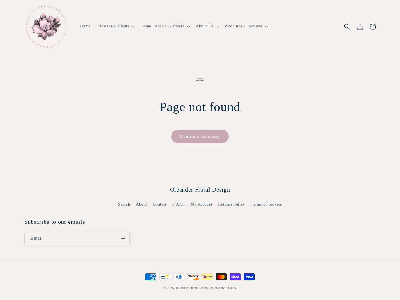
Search (124, 204)
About (141, 204)
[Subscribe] (123, 238)
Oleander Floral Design (192, 287)
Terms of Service (266, 204)
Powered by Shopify (223, 287)
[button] (115, 26)
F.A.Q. (178, 204)
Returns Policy (231, 204)
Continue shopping (200, 136)
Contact (160, 204)
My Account (202, 204)
